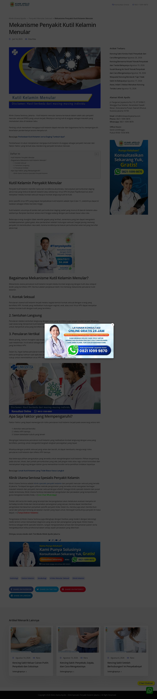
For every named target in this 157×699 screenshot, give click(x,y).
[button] (78, 349)
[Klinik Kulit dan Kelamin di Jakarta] (79, 341)
